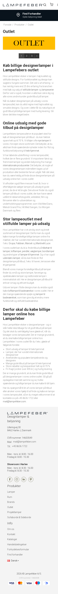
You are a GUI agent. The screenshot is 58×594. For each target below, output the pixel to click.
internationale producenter (16, 165)
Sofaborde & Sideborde (19, 517)
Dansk (14, 560)
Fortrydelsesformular (18, 549)
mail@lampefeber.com (14, 401)
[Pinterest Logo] (30, 481)
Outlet (10, 507)
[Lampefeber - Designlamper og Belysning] (23, 4)
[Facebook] (9, 481)
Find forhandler (15, 554)
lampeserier (48, 89)
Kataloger (12, 539)
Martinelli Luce (43, 243)
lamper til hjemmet (29, 254)
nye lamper (43, 140)
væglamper (35, 251)
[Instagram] (16, 481)
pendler (25, 251)
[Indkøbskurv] (51, 5)
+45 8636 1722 (19, 446)
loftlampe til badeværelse (20, 290)
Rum (9, 497)
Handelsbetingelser (17, 544)
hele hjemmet (32, 150)
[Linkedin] (23, 481)
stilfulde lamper (30, 89)
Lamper (11, 492)
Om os (10, 529)
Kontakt (11, 534)
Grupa (12, 243)
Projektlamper (14, 512)
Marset (28, 243)
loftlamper (16, 251)
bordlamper (48, 251)
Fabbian (20, 243)
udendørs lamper (11, 258)
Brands (11, 502)
